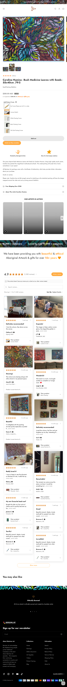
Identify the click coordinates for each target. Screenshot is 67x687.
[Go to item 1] (5, 69)
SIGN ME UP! (50, 676)
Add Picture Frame (16, 102)
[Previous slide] (4, 218)
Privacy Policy (48, 649)
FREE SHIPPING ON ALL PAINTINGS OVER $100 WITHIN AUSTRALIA (30, 2)
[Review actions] (30, 320)
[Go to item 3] (18, 69)
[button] (36, 274)
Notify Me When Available (12, 143)
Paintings (29, 649)
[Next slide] (62, 218)
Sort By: (49, 292)
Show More (43, 331)
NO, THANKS (50, 682)
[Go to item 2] (12, 68)
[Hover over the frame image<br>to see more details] (16, 102)
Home (28, 645)
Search (46, 645)
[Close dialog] (65, 651)
